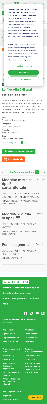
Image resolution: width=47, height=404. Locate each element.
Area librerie (30, 330)
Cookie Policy (8, 359)
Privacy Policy (8, 355)
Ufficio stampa (31, 334)
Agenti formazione (10, 341)
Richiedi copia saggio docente (21, 151)
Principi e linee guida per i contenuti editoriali (11, 381)
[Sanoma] (16, 282)
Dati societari (8, 330)
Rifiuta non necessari (23, 79)
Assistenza (29, 341)
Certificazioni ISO (32, 355)
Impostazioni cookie (23, 66)
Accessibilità (30, 359)
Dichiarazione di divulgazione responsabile (10, 366)
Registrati (7, 396)
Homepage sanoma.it (12, 392)
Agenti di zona (9, 334)
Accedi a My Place (10, 399)
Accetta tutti (23, 72)
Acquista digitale (15, 159)
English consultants (11, 337)
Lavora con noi (31, 337)
